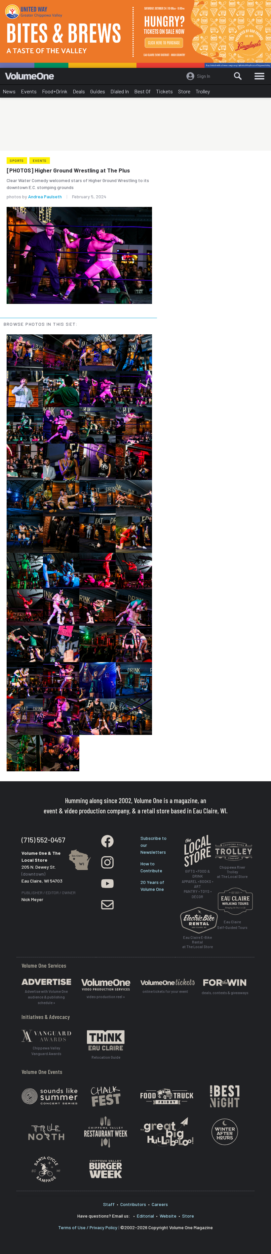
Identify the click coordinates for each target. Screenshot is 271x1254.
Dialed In (119, 91)
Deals (79, 91)
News (9, 91)
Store (184, 91)
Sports (17, 161)
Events (29, 91)
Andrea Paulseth (45, 196)
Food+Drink (54, 91)
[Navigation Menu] (259, 76)
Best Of (142, 91)
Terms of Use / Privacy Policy (87, 1227)
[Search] (238, 76)
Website (168, 1216)
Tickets (164, 91)
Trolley (203, 91)
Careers (160, 1204)
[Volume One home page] (32, 77)
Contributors (133, 1204)
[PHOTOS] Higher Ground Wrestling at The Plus (68, 170)
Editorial (145, 1216)
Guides (97, 91)
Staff (109, 1204)
